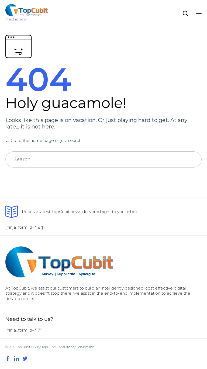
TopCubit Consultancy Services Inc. (68, 347)
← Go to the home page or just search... (44, 140)
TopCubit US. (26, 347)
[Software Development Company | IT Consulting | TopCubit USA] (26, 10)
